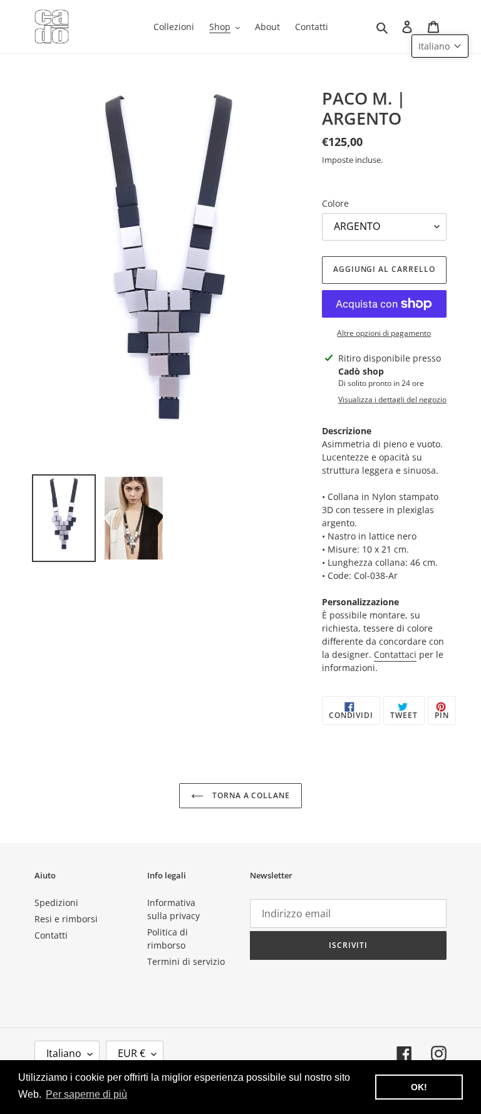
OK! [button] (419, 1087)
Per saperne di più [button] (86, 1094)
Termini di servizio (186, 961)
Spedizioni (56, 902)
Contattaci (395, 654)
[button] (440, 46)
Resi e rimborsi (66, 919)
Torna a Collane (250, 795)
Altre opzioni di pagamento (384, 333)
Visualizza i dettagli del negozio (392, 399)
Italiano (63, 1053)
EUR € (131, 1053)
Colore (335, 203)
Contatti (51, 935)
